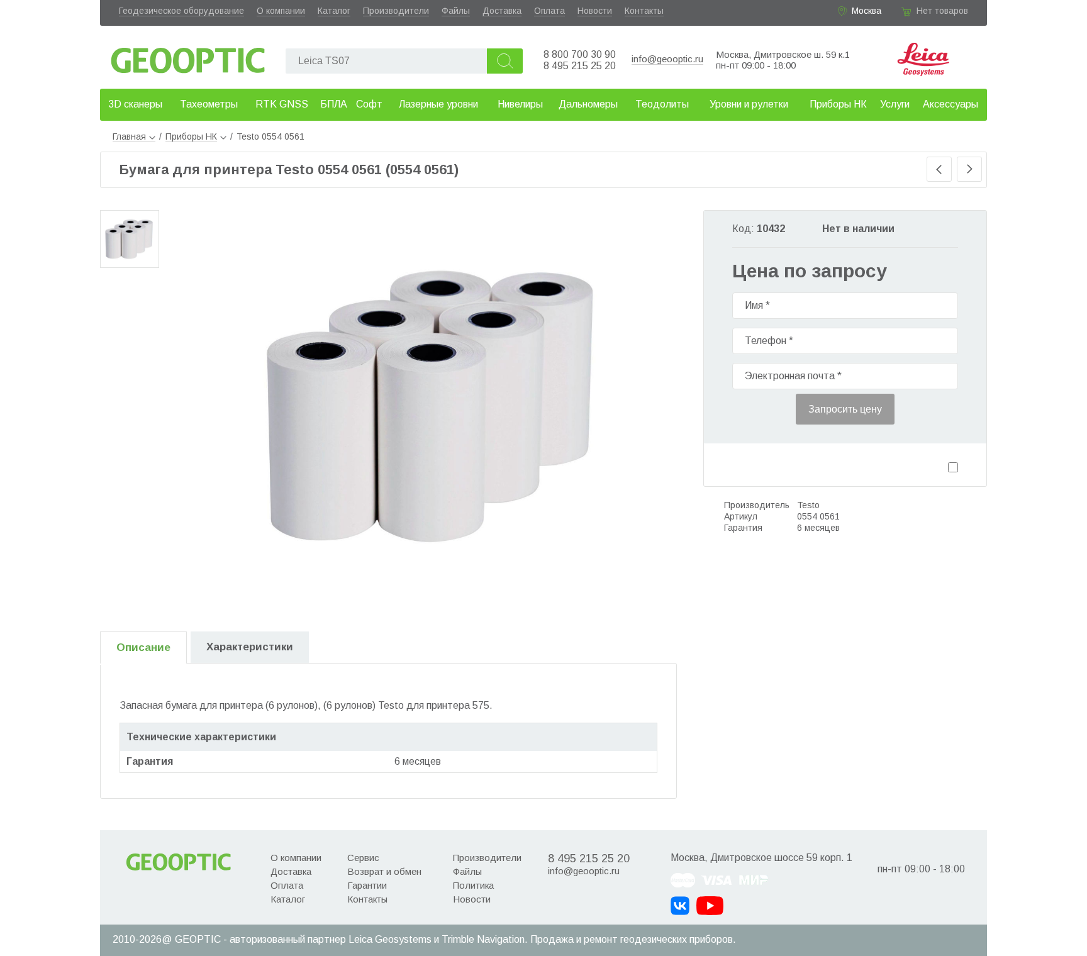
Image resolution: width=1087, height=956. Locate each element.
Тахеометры (209, 104)
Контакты (644, 11)
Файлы (456, 11)
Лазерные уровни (438, 104)
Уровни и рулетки (749, 104)
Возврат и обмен (384, 871)
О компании (281, 11)
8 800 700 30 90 (580, 54)
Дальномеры (588, 104)
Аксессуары (950, 104)
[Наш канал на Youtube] (710, 905)
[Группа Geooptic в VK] (680, 905)
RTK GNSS (281, 104)
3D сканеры (135, 104)
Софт (369, 104)
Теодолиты (662, 104)
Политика (473, 885)
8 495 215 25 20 (580, 65)
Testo (808, 505)
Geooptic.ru (188, 57)
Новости (594, 11)
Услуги (895, 104)
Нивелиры (520, 104)
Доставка (501, 11)
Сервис (363, 857)
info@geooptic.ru (667, 58)
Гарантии (367, 885)
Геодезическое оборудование (181, 11)
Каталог (334, 11)
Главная (129, 136)
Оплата (549, 11)
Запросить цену (845, 409)
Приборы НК (838, 104)
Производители (396, 11)
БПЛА (333, 104)
